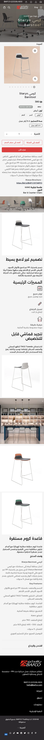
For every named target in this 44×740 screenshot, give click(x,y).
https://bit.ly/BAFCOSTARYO (29, 183)
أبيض (38, 115)
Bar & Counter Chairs (32, 193)
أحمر (30, 115)
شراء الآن (22, 150)
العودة (39, 44)
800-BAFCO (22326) (13, 2)
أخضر (23, 115)
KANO (27, 187)
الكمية (37, 134)
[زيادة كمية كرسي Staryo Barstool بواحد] (6, 134)
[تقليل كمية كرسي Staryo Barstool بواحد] (31, 134)
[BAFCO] (22, 7)
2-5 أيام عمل (35, 125)
